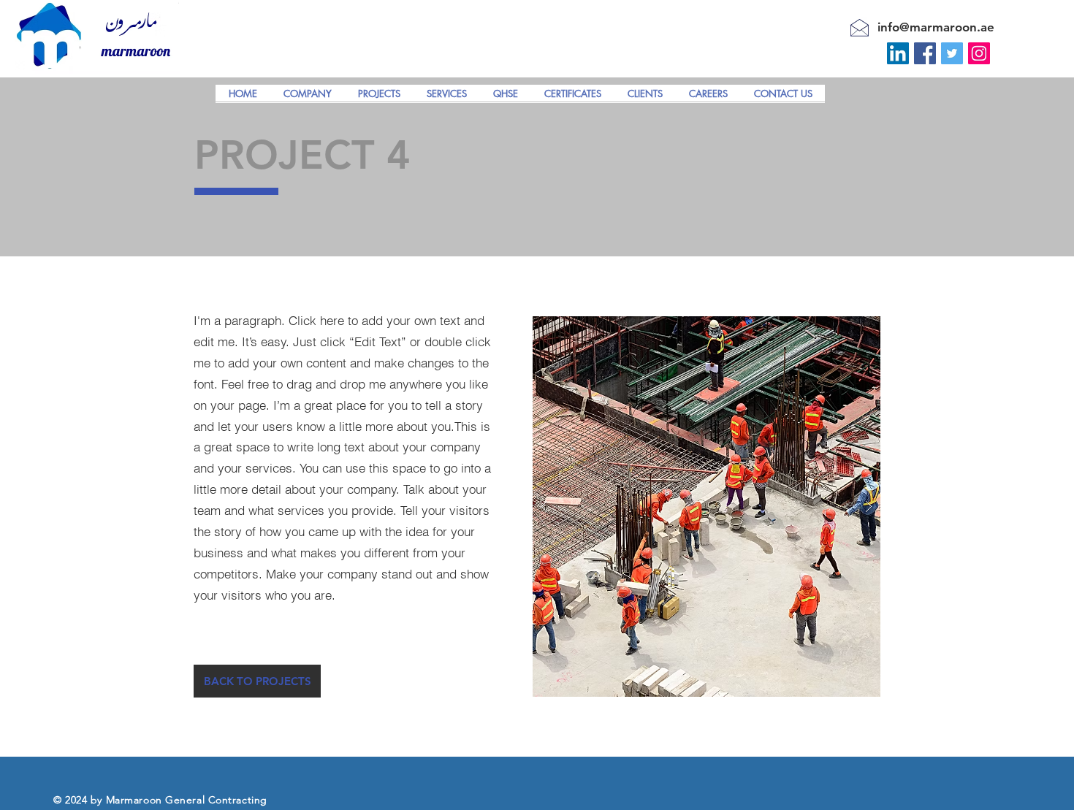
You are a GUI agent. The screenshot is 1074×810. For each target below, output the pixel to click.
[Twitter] (952, 53)
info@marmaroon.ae (935, 27)
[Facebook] (925, 53)
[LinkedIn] (898, 53)
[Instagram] (979, 53)
